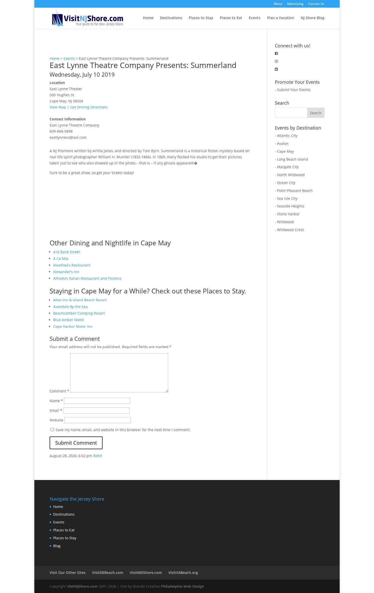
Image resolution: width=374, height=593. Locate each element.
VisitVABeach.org (183, 572)
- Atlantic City (286, 135)
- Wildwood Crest (289, 229)
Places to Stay (201, 18)
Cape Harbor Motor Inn (73, 326)
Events (255, 18)
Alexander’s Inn (66, 271)
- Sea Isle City (286, 198)
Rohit (97, 455)
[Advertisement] (88, 207)
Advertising (295, 4)
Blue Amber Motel (68, 319)
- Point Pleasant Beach (294, 190)
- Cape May (284, 151)
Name (56, 400)
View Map (58, 107)
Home (148, 18)
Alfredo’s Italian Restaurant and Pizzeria (87, 278)
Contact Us (316, 4)
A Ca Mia (60, 258)
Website (56, 420)
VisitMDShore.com (146, 572)
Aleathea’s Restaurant (71, 265)
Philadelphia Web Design (182, 586)
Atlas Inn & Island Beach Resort (80, 300)
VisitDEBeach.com (107, 572)
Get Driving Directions (89, 107)
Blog (57, 545)
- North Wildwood (290, 174)
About (278, 4)
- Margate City (287, 166)
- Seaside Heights (289, 206)
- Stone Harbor (287, 213)
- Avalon (282, 143)
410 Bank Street (66, 251)
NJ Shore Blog (312, 18)
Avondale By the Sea (70, 306)
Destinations (171, 18)
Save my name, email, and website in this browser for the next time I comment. (123, 429)
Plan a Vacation (280, 18)
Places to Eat (231, 18)
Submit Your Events (293, 89)
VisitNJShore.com (82, 586)
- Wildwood (284, 221)
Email (56, 410)
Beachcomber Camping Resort (79, 313)
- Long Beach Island (291, 159)
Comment (59, 391)
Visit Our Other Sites (67, 572)
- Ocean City (285, 182)
